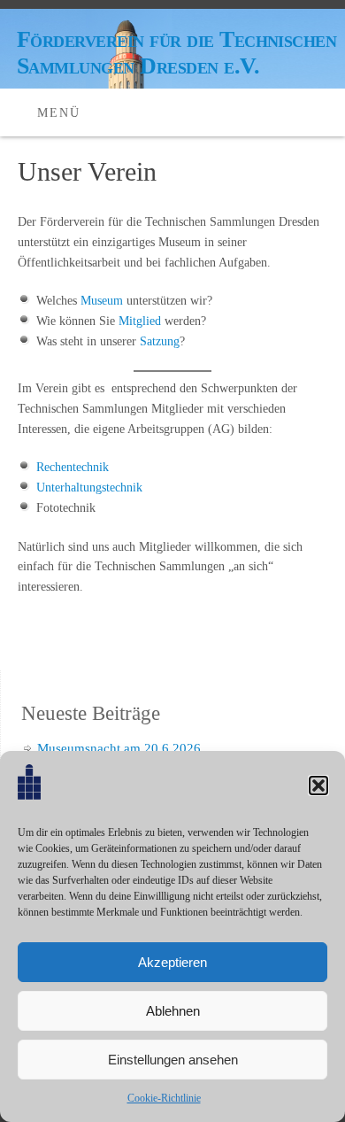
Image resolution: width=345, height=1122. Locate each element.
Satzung (160, 341)
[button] (318, 785)
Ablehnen (173, 1010)
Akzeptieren (172, 962)
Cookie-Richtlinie (164, 1098)
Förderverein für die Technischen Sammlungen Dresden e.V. (176, 53)
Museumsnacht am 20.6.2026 (119, 748)
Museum (101, 300)
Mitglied (140, 321)
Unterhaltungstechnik (89, 487)
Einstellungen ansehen (173, 1059)
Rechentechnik (72, 467)
